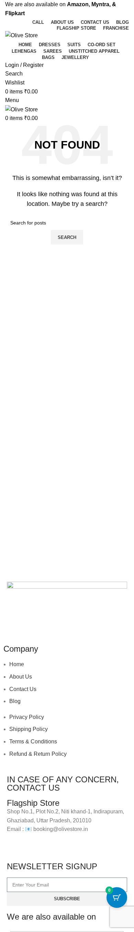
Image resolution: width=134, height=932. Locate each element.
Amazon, (78, 4)
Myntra (100, 4)
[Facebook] (15, 623)
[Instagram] (34, 623)
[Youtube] (52, 623)
